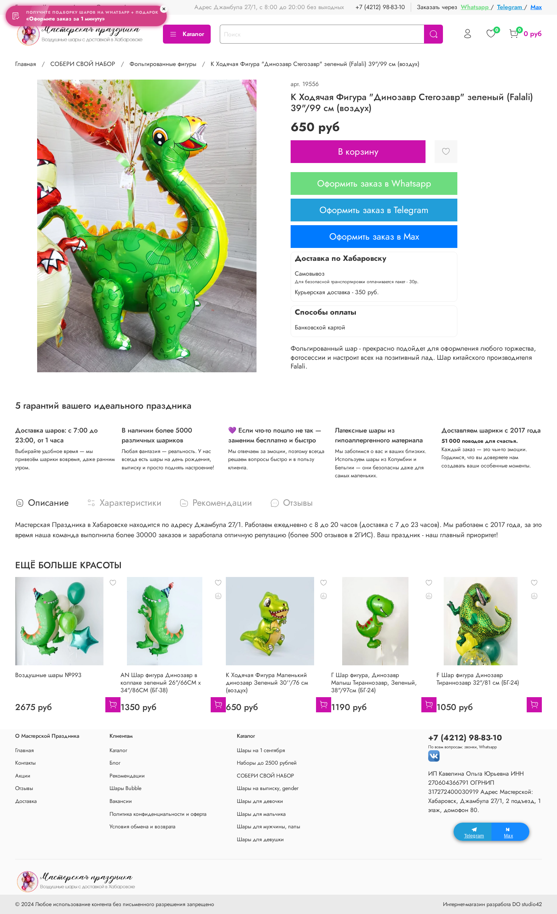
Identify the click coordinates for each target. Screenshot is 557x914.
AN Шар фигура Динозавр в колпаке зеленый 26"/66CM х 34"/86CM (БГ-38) (160, 683)
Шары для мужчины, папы (268, 826)
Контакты (25, 763)
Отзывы (24, 788)
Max (536, 7)
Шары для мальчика (261, 814)
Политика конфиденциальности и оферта (158, 814)
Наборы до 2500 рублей (267, 763)
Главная (25, 64)
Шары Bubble (125, 788)
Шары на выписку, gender (268, 788)
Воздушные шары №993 (48, 675)
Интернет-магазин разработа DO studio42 (492, 904)
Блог (115, 763)
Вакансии (121, 801)
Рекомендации (127, 775)
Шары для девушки (260, 839)
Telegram (510, 7)
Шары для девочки (260, 801)
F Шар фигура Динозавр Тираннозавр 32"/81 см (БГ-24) (478, 679)
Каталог (193, 34)
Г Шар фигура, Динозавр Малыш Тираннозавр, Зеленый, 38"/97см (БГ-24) (374, 683)
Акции (22, 775)
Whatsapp (476, 7)
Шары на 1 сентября (261, 750)
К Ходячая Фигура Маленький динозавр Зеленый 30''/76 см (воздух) (267, 683)
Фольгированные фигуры (163, 64)
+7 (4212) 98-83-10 (380, 7)
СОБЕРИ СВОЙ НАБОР (82, 64)
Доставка (26, 801)
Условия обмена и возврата (142, 826)
